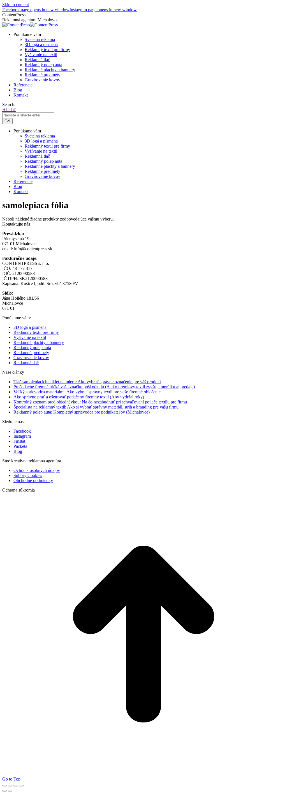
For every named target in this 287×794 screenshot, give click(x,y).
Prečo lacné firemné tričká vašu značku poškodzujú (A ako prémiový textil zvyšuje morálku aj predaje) (104, 386)
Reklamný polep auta (32, 347)
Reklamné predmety (31, 352)
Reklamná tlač (26, 362)
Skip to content (15, 4)
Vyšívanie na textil (29, 337)
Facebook (22, 431)
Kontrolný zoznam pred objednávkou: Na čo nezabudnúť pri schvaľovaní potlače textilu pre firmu (100, 402)
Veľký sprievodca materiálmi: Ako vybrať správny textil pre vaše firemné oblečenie (87, 391)
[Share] (10, 785)
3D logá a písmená (30, 327)
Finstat (19, 441)
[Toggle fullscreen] (15, 785)
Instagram (22, 436)
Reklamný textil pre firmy (36, 332)
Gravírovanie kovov (31, 357)
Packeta (20, 446)
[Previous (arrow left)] (4, 790)
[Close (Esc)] (4, 785)
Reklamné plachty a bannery (38, 342)
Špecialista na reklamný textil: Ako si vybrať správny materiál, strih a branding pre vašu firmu (96, 407)
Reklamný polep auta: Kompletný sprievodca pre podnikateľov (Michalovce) (81, 412)
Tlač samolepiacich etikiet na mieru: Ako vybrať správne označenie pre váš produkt (87, 381)
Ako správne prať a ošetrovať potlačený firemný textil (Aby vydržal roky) (78, 396)
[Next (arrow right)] (10, 790)
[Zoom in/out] (21, 785)
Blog (17, 451)
